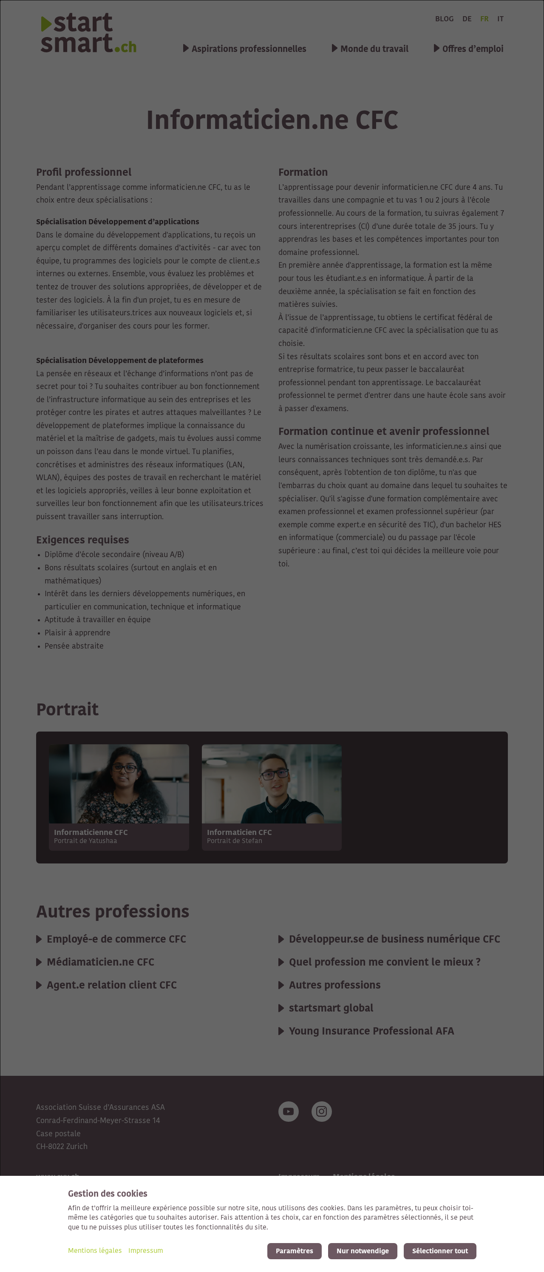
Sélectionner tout (440, 1251)
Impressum (145, 1251)
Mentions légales (95, 1251)
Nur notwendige (363, 1251)
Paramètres (294, 1251)
